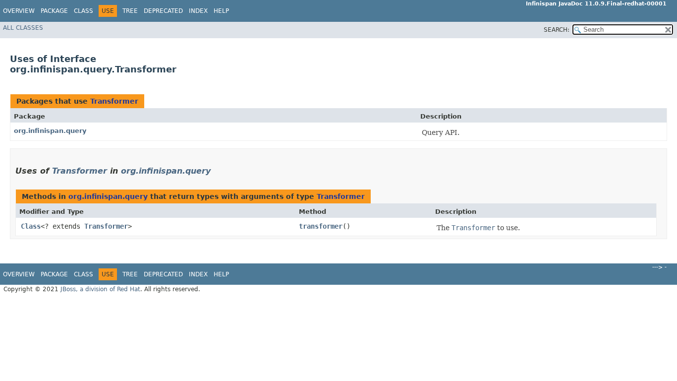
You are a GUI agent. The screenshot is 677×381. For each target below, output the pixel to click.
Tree (130, 10)
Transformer (114, 101)
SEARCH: (556, 29)
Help (221, 10)
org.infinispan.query (50, 130)
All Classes (23, 27)
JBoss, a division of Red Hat (100, 289)
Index (198, 10)
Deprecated (163, 10)
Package (54, 10)
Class (83, 10)
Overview (19, 10)
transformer (320, 226)
